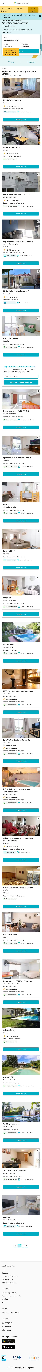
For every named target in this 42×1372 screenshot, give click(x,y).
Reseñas (5, 1299)
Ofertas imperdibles (9, 1293)
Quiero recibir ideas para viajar (21, 382)
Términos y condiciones (10, 1312)
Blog (3, 1302)
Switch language (33, 10)
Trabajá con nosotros (9, 1282)
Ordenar (32, 62)
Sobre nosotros (7, 1279)
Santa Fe (5, 68)
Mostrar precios (21, 119)
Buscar (21, 51)
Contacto (5, 1273)
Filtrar (12, 62)
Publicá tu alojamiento (10, 1276)
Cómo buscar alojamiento (11, 1296)
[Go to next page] (26, 1245)
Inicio (4, 1270)
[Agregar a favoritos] (38, 80)
